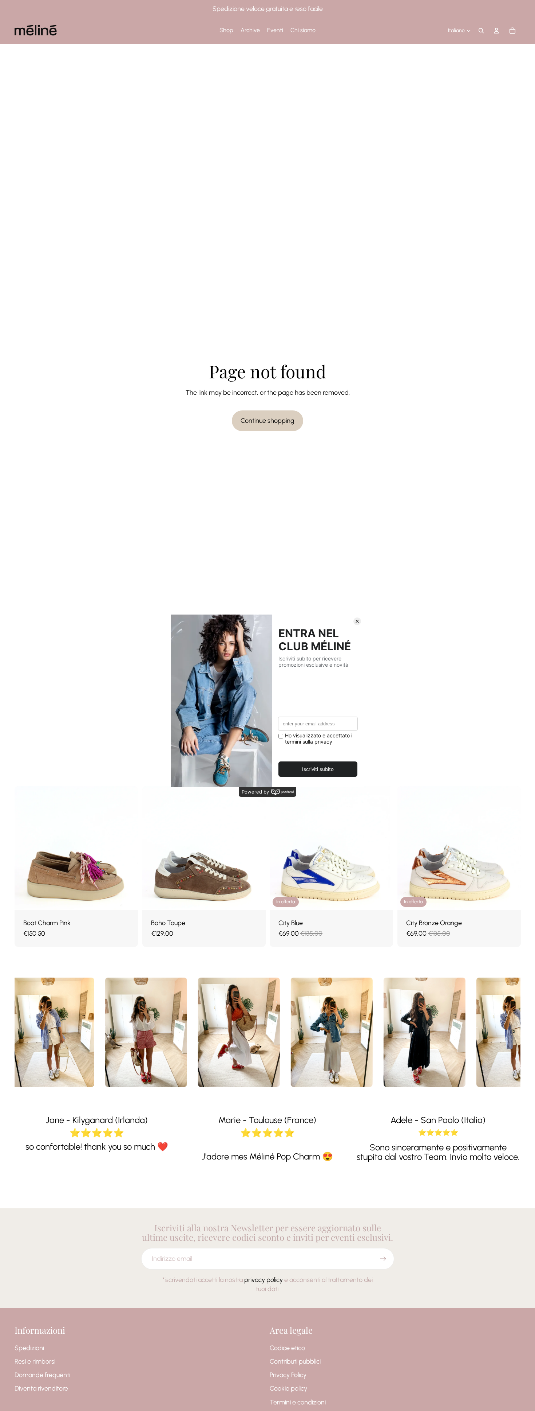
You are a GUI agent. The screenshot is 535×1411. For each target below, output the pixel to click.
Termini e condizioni (298, 1402)
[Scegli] (126, 898)
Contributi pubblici (295, 1361)
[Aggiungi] (381, 898)
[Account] (496, 31)
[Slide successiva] (127, 848)
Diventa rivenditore (41, 1389)
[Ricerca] (481, 31)
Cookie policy (288, 1389)
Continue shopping (267, 421)
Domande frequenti (42, 1375)
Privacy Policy (288, 1375)
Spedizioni (29, 1348)
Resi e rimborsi (35, 1361)
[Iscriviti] (383, 1258)
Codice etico (287, 1348)
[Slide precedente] (25, 848)
